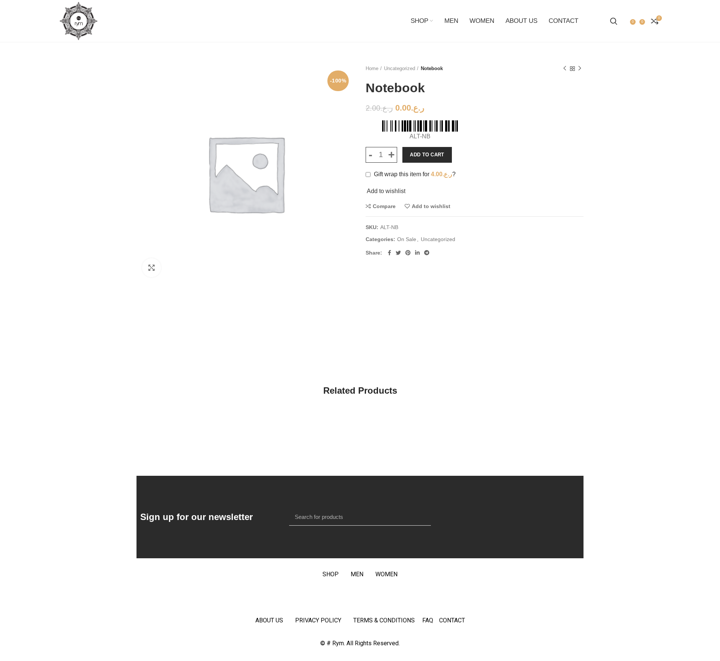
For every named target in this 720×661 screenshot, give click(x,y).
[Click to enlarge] (151, 267)
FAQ (430, 620)
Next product (580, 68)
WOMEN (386, 574)
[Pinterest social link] (408, 253)
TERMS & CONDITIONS (384, 620)
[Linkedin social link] (417, 253)
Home (372, 68)
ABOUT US (269, 620)
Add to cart (427, 154)
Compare (384, 206)
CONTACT (452, 620)
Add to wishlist (431, 206)
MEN (357, 574)
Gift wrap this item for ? (414, 174)
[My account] (624, 20)
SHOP (330, 574)
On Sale (406, 239)
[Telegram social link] (427, 253)
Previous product (564, 68)
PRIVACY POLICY (318, 620)
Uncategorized (399, 68)
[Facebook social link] (389, 253)
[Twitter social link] (398, 253)
